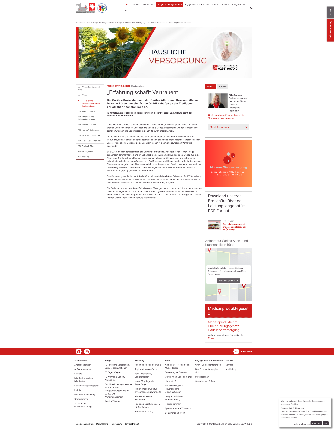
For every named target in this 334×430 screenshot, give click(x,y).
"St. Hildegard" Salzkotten (89, 135)
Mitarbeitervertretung (84, 394)
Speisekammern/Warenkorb (178, 408)
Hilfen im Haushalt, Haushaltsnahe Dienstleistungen (174, 388)
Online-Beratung (330, 30)
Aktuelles (135, 4)
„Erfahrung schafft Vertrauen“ (180, 22)
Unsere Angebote (85, 151)
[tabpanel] (164, 52)
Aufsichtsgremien (82, 369)
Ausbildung (230, 369)
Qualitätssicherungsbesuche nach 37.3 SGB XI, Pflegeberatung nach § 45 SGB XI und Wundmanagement (118, 390)
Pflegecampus (238, 4)
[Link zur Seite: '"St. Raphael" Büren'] (228, 163)
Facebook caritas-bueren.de (79, 351)
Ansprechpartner (82, 364)
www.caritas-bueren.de (222, 118)
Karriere (225, 4)
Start (127, 4)
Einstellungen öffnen (228, 280)
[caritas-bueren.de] (98, 8)
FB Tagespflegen (113, 372)
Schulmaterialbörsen (175, 412)
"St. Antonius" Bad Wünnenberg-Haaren (87, 118)
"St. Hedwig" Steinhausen (89, 130)
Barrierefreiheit (131, 424)
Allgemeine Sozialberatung (148, 364)
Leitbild (78, 390)
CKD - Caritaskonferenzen (208, 364)
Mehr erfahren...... (302, 424)
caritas (330, 12)
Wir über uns (149, 4)
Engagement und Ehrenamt (197, 4)
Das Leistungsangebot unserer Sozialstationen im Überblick (234, 227)
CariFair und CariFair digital (178, 376)
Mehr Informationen (219, 127)
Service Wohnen (112, 401)
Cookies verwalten (85, 424)
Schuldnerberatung (144, 411)
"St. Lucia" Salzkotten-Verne (90, 141)
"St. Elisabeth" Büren (87, 124)
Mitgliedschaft (202, 376)
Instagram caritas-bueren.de (87, 351)
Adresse (222, 86)
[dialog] (305, 412)
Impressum (116, 424)
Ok (325, 423)
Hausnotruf (170, 381)
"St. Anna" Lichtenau (87, 111)
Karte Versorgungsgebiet (86, 385)
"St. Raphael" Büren (86, 146)
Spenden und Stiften (205, 381)
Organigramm (81, 399)
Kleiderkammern (173, 404)
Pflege (119, 22)
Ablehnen (316, 423)
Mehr (213, 338)
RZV (127, 10)
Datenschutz (102, 424)
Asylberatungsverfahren (146, 369)
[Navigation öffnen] (78, 100)
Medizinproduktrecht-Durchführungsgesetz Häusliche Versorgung (224, 326)
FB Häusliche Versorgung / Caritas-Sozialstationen (145, 22)
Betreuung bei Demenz (176, 372)
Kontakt (215, 4)
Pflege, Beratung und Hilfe (169, 4)
